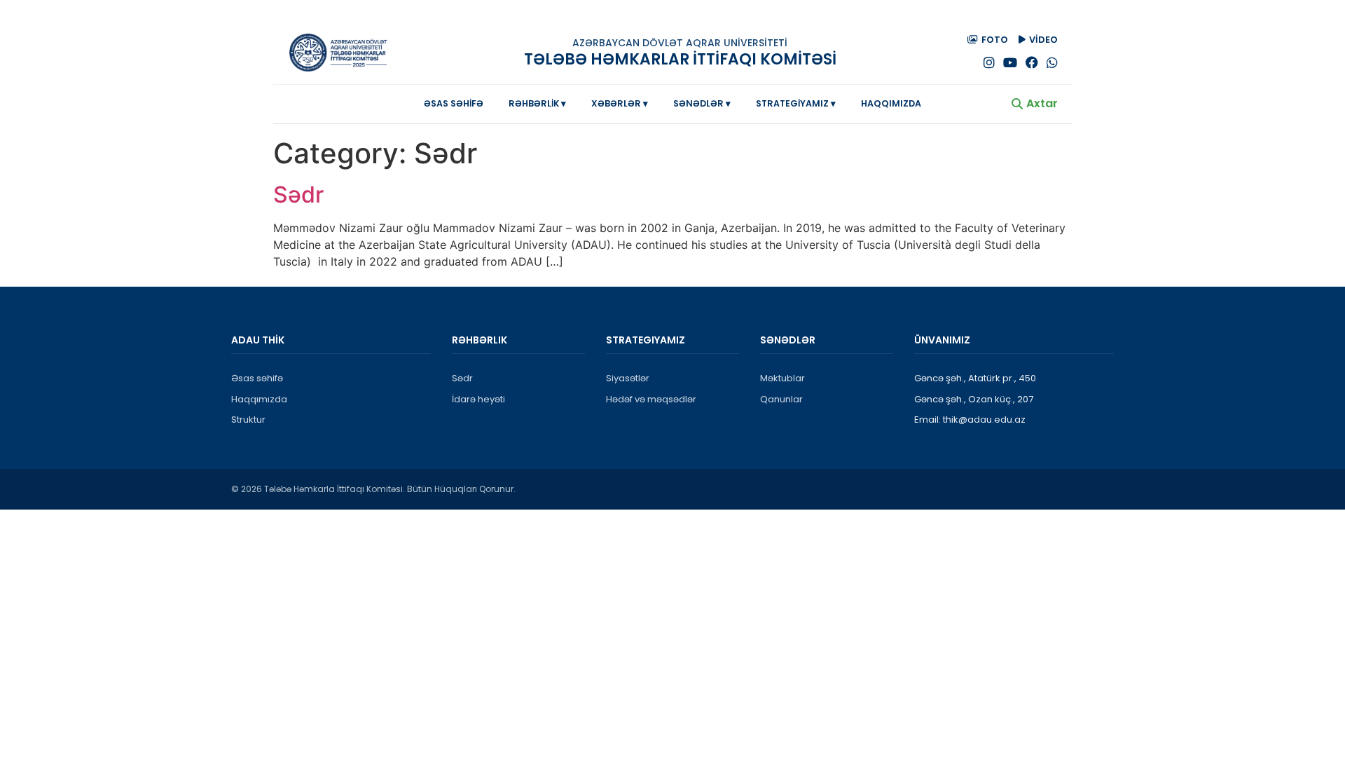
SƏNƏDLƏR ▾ (702, 103)
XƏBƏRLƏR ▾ (619, 103)
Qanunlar (781, 399)
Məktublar (782, 378)
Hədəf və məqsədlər (651, 399)
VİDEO (1043, 39)
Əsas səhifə (257, 378)
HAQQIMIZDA (891, 103)
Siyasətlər (627, 378)
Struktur (248, 419)
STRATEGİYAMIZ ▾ (796, 103)
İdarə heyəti (478, 399)
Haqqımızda (259, 399)
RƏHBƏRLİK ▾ (537, 103)
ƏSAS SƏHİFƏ (453, 103)
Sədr (298, 194)
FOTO (994, 39)
